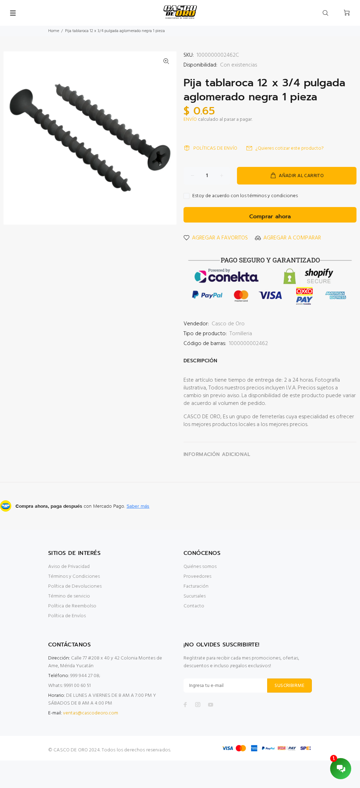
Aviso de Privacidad (69, 567)
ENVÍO (190, 119)
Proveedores (197, 577)
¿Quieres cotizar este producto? (290, 148)
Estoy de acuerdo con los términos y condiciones (245, 196)
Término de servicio (69, 596)
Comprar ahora (270, 216)
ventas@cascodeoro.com (90, 713)
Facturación (196, 586)
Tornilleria (241, 333)
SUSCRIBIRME (289, 686)
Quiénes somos (200, 567)
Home (53, 31)
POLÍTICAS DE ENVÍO (215, 148)
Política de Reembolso (72, 606)
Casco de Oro (228, 324)
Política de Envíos (67, 616)
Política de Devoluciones (75, 586)
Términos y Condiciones (74, 577)
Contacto (194, 606)
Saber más (138, 505)
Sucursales (195, 596)
